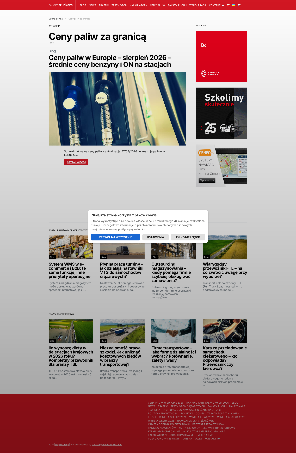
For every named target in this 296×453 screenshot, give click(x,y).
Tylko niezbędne (188, 237)
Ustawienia (155, 237)
